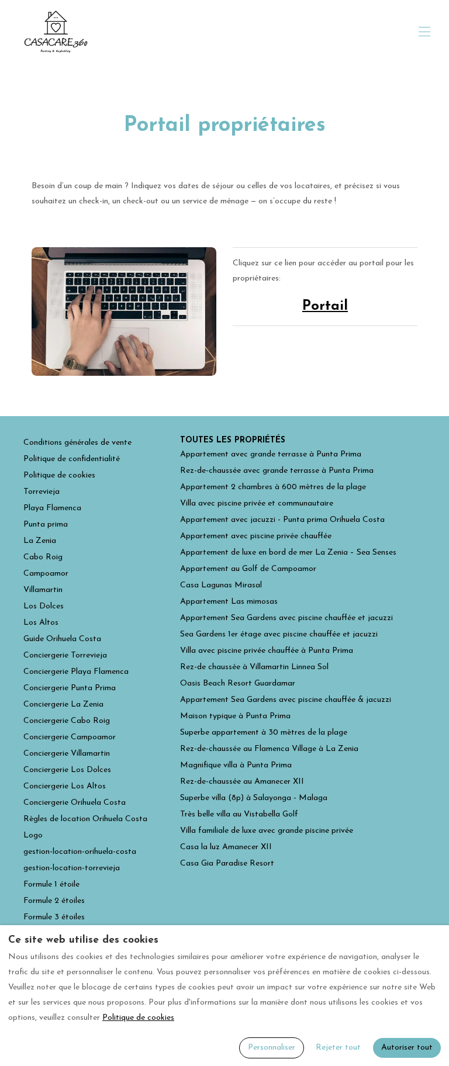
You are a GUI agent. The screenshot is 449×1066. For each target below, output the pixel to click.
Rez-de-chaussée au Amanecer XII (242, 781)
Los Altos (40, 622)
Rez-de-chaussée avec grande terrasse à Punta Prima (277, 470)
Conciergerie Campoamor (69, 737)
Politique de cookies (59, 475)
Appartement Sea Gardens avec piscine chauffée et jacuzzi (286, 618)
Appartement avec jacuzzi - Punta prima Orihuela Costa (282, 519)
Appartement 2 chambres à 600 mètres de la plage (273, 487)
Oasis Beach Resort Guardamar (237, 683)
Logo (33, 835)
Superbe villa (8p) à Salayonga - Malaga (253, 798)
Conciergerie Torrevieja (65, 655)
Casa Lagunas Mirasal (221, 585)
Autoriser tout (407, 1047)
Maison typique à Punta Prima (235, 716)
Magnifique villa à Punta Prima (236, 765)
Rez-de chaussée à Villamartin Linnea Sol (254, 667)
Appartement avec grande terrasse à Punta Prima (270, 454)
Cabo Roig (43, 557)
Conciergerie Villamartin (66, 753)
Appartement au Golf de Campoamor (248, 569)
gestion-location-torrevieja (71, 868)
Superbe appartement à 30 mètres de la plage (263, 732)
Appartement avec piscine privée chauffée (255, 536)
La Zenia (39, 541)
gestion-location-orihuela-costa (79, 851)
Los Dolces (43, 606)
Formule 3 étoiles (54, 917)
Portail (325, 306)
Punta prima (45, 524)
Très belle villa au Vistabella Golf (239, 814)
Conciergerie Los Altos (64, 786)
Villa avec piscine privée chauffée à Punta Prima (266, 650)
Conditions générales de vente (77, 442)
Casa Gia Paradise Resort (227, 863)
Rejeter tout (338, 1047)
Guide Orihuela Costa (62, 639)
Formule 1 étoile (51, 884)
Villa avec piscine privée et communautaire (256, 503)
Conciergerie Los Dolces (67, 770)
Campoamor (45, 573)
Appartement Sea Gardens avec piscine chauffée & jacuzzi (285, 699)
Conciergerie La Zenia (63, 704)
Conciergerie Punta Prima (69, 688)
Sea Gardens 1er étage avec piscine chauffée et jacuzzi (279, 634)
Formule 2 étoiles (54, 901)
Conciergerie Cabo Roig (66, 721)
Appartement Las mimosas (229, 601)
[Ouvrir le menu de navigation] (424, 31)
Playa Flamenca (52, 508)
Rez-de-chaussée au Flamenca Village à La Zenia (269, 749)
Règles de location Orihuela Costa (85, 819)
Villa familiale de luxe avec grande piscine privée (266, 830)
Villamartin (43, 590)
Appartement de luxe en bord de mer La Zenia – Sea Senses (288, 552)
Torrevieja (41, 491)
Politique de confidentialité (71, 459)
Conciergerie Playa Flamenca (76, 671)
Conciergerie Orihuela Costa (74, 802)
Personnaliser (271, 1047)
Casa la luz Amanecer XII (226, 847)
